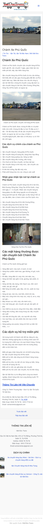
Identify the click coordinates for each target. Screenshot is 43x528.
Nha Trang (23, 520)
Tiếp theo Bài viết (21, 415)
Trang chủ (3, 518)
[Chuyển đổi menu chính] (38, 6)
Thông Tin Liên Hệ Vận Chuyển (18, 384)
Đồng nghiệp (36, 520)
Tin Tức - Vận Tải (9, 53)
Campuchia (7, 520)
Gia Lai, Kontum (14, 520)
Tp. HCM (24, 399)
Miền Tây (23, 518)
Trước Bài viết (21, 411)
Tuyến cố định (16, 518)
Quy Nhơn (29, 520)
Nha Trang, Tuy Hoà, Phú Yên (34, 518)
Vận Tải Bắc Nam (22, 53)
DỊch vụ (9, 518)
